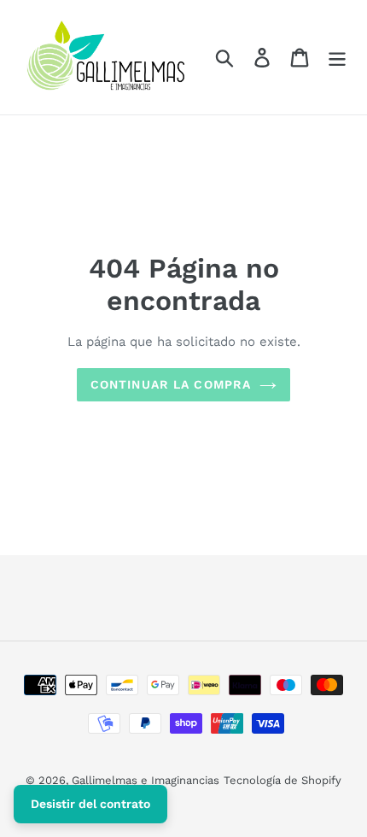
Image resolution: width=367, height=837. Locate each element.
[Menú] (337, 57)
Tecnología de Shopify (282, 780)
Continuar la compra (170, 384)
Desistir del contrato (90, 804)
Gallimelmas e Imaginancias (145, 780)
